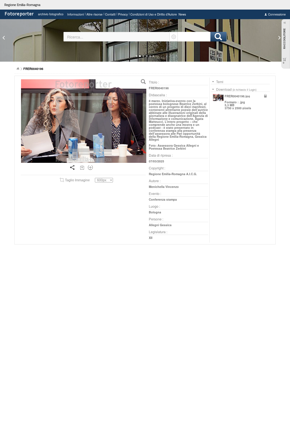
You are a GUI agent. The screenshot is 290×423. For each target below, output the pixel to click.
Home (18, 69)
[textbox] (117, 36)
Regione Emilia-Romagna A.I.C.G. (173, 174)
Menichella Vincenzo (164, 187)
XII (150, 238)
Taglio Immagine (77, 180)
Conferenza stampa (163, 199)
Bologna (155, 212)
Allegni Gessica (160, 225)
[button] (136, 56)
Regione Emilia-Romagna (22, 4)
